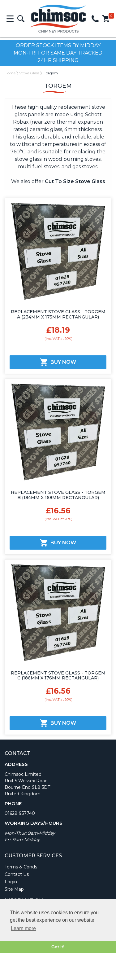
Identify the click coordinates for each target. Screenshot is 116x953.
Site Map (14, 889)
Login (11, 882)
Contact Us (17, 874)
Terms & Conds (21, 867)
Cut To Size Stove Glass (75, 181)
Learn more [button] (23, 928)
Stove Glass (29, 73)
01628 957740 (20, 813)
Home (10, 73)
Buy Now (63, 362)
